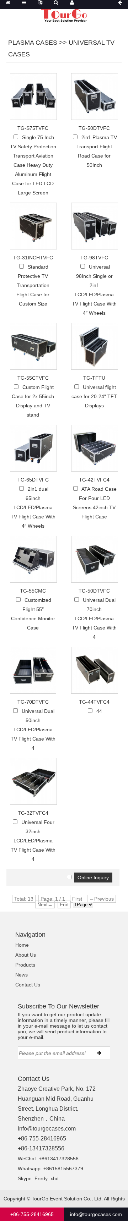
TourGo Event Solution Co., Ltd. (67, 1198)
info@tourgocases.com (47, 1129)
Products (25, 965)
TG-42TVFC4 (94, 480)
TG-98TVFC (94, 257)
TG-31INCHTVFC (33, 257)
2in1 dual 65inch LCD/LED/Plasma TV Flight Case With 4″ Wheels (33, 507)
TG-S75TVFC (32, 128)
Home (22, 945)
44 (99, 711)
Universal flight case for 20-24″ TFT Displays (94, 396)
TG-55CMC (33, 591)
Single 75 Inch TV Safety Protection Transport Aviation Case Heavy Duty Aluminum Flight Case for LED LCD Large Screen (33, 165)
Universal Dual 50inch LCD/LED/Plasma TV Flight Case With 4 (33, 729)
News (21, 975)
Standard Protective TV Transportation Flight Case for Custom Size (32, 285)
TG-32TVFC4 (33, 813)
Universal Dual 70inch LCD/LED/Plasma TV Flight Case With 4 (94, 618)
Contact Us (27, 985)
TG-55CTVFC (33, 378)
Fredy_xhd (46, 1178)
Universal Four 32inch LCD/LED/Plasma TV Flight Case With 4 (33, 840)
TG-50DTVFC (94, 128)
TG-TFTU (94, 378)
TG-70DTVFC (33, 702)
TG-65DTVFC (33, 480)
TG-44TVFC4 (94, 702)
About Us (25, 955)
